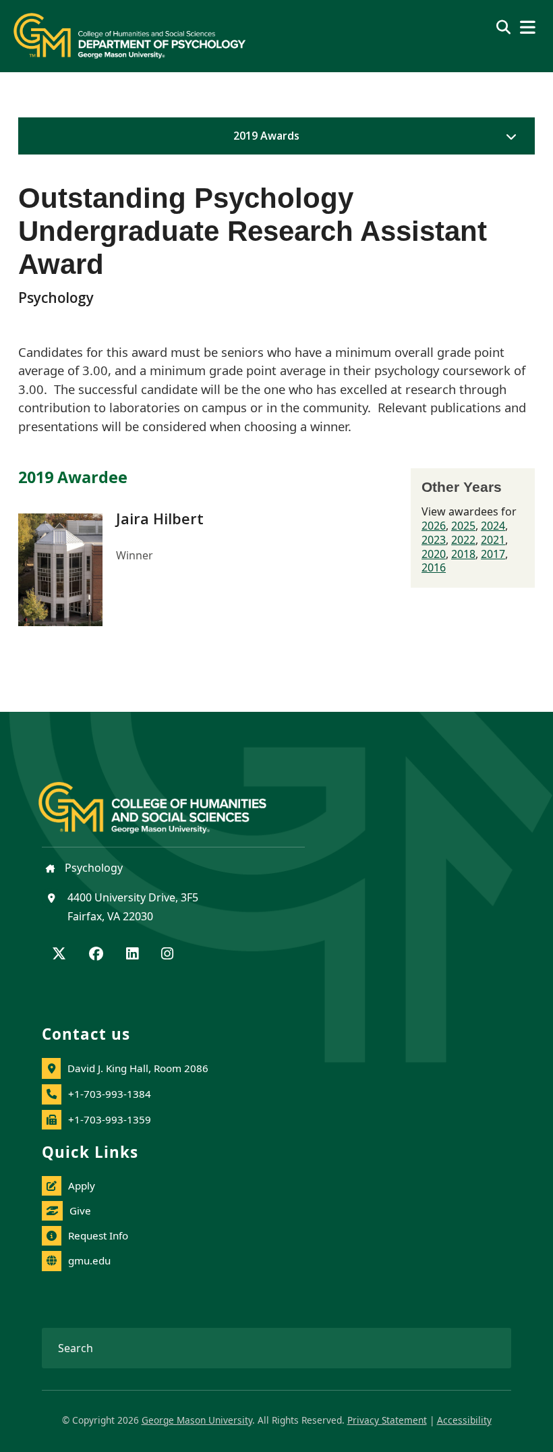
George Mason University (197, 1420)
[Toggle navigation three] (527, 27)
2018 (463, 554)
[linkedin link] (132, 954)
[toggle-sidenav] (508, 136)
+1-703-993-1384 (109, 1093)
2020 (433, 554)
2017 (493, 554)
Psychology (92, 867)
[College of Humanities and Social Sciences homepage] (166, 799)
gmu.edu (89, 1260)
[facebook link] (96, 954)
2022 (463, 539)
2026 (433, 525)
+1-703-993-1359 (109, 1119)
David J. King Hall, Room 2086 (137, 1068)
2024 (493, 525)
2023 (433, 539)
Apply (81, 1185)
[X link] (59, 954)
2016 (433, 567)
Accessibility (464, 1420)
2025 (463, 525)
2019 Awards (266, 135)
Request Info (98, 1235)
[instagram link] (167, 954)
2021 (493, 539)
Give (80, 1210)
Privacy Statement (387, 1420)
